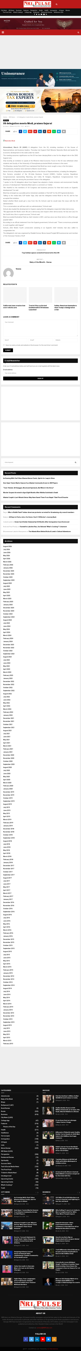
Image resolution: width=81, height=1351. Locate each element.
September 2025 (8, 580)
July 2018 (6, 844)
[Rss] (46, 14)
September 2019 (8, 801)
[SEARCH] (75, 462)
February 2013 (8, 1043)
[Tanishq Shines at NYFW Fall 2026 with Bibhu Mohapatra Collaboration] (48, 1162)
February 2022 (8, 712)
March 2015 (7, 967)
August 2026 (7, 546)
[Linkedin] (39, 14)
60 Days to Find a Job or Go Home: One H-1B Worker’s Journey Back (32, 517)
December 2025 (8, 571)
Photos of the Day (9, 1127)
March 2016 (7, 930)
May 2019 (6, 813)
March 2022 (7, 709)
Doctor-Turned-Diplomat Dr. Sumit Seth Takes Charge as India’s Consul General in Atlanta (25, 1240)
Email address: (8, 369)
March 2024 (7, 635)
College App (28, 12)
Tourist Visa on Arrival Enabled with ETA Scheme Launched (39, 308)
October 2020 (7, 761)
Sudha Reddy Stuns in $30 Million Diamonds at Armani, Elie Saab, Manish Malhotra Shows (68, 1109)
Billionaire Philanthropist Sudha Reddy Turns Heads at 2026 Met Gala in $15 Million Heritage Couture (68, 1135)
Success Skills (6, 1163)
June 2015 (6, 958)
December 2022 (8, 681)
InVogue (61, 10)
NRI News (11, 10)
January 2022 (8, 715)
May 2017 (6, 887)
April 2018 (6, 853)
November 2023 (8, 648)
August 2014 (7, 988)
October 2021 (7, 724)
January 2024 (8, 641)
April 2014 (6, 1000)
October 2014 (7, 982)
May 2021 (6, 740)
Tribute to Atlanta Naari (9, 1172)
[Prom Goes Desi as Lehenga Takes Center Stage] (48, 1123)
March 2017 (7, 893)
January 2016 (8, 936)
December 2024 (8, 608)
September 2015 (8, 948)
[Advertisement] (40, 52)
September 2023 (8, 654)
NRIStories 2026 (58, 12)
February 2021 (8, 749)
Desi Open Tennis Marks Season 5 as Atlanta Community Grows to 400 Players (30, 483)
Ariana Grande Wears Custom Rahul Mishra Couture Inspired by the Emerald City (67, 1174)
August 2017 (7, 878)
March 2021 (7, 746)
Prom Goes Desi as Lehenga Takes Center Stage (66, 1121)
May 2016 (6, 924)
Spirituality (4, 1160)
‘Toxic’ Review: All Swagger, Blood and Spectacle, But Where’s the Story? (28, 488)
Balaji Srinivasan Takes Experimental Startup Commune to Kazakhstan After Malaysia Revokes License (67, 1225)
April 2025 (6, 595)
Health (46, 10)
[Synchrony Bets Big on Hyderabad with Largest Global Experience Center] (48, 1240)
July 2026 (6, 549)
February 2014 (8, 1007)
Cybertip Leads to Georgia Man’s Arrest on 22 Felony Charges (24, 1268)
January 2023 (8, 678)
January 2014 (8, 1010)
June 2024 (6, 626)
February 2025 (8, 601)
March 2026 (7, 562)
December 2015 (8, 939)
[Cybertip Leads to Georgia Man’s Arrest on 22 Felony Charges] (6, 1269)
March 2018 (7, 856)
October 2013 (7, 1019)
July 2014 (6, 991)
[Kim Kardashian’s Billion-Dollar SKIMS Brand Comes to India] (48, 1099)
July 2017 (6, 881)
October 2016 (7, 908)
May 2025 (6, 592)
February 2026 (8, 565)
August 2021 (7, 730)
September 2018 (8, 838)
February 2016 (8, 933)
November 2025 (8, 574)
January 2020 (8, 789)
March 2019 (7, 819)
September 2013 (8, 1022)
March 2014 (7, 1004)
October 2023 (7, 651)
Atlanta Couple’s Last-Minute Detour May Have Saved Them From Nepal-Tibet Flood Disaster (35, 497)
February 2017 (8, 896)
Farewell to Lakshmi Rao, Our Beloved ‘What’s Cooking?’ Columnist (43, 526)
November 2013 (8, 1016)
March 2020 (7, 783)
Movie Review (5, 1148)
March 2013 (7, 1040)
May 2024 (6, 629)
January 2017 (8, 899)
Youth (3, 1188)
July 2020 (6, 770)
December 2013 (8, 1013)
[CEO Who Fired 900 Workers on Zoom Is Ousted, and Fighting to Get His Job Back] (48, 1200)
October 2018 (7, 835)
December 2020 (8, 755)
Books (41, 10)
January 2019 (8, 826)
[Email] (44, 14)
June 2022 (6, 700)
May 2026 (6, 555)
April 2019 (6, 816)
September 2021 (8, 727)
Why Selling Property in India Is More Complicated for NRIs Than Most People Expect (68, 1212)
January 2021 (8, 752)
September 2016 (8, 911)
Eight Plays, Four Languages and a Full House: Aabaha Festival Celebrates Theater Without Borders (25, 1281)
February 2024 (8, 638)
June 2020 (6, 773)
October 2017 (7, 872)
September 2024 (8, 617)
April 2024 (6, 632)
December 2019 (8, 792)
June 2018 (6, 847)
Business (19, 10)
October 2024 (7, 614)
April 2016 (6, 927)
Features (26, 10)
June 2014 (6, 994)
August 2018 (7, 841)
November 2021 (8, 721)
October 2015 (7, 945)
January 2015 (8, 973)
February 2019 (8, 823)
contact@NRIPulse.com (44, 1328)
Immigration (53, 10)
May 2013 (6, 1034)
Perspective (33, 10)
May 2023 (6, 666)
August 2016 (7, 915)
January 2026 (8, 568)
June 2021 (6, 736)
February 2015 (8, 970)
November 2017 (8, 868)
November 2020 (8, 758)
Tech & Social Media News (10, 1166)
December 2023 (8, 644)
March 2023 (7, 672)
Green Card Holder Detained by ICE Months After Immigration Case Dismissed (42, 522)
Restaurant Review (46, 12)
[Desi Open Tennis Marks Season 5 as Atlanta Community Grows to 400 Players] (6, 1213)
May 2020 (6, 776)
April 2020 (6, 780)
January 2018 (8, 862)
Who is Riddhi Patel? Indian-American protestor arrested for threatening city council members (41, 512)
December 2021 (8, 718)
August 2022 (7, 694)
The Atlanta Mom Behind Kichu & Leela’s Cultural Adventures (49, 531)
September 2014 (8, 985)
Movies (68, 10)
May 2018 (6, 850)
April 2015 (6, 964)
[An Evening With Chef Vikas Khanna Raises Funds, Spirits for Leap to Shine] (6, 1200)
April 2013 (6, 1037)
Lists (2, 1145)
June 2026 (6, 552)
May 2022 (6, 703)
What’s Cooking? (18, 12)
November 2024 (8, 611)
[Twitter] (36, 14)
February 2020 (8, 786)
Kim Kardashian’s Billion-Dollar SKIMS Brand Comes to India (67, 1097)
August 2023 (7, 657)
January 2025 (8, 605)
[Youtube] (41, 14)
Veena (7, 126)
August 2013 (7, 1025)
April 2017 (6, 890)
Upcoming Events (7, 1179)
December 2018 (8, 829)
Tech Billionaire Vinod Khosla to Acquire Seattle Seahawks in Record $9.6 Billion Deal (67, 1251)
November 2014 (8, 979)
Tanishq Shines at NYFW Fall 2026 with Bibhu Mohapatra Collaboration (66, 1161)
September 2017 (8, 875)
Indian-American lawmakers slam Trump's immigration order (65, 308)
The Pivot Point (7, 12)
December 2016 (8, 902)
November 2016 (8, 905)
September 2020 (8, 764)
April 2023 (6, 669)
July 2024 (6, 623)
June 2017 (6, 884)
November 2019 (8, 795)
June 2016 (6, 921)
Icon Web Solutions (52, 1349)
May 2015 (6, 961)
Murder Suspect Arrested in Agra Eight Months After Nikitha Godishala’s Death (30, 492)
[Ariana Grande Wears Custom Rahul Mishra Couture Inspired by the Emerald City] (48, 1175)
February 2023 (8, 675)
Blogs (3, 1102)
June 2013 (6, 1031)
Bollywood (36, 12)
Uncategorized (6, 1176)
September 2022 (8, 690)
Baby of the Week (7, 1099)
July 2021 (6, 733)
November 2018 (8, 832)
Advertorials (5, 1096)
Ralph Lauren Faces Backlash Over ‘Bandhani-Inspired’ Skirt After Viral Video (67, 1148)
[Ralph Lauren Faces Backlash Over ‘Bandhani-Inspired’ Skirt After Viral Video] (48, 1149)
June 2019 (6, 810)
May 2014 (6, 997)
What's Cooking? (6, 1185)
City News (4, 10)
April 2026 (6, 558)
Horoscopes (5, 1136)
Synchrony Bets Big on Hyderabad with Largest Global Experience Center (67, 1239)
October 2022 (7, 687)
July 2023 (6, 660)
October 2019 (7, 798)
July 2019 (6, 807)
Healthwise (5, 1133)
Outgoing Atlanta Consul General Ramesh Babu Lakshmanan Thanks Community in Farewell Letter (26, 1254)
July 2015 (6, 954)
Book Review (5, 1108)
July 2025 (6, 586)
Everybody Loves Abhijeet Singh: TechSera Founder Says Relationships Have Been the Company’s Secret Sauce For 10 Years (68, 1266)
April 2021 (6, 743)
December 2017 (8, 865)
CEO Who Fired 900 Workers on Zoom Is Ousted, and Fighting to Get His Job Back (68, 1199)
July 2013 (6, 1028)
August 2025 (7, 583)
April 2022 (6, 706)
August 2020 (7, 767)
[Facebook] (34, 14)
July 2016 (6, 918)
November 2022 (8, 684)
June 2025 (6, 589)
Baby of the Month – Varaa (40, 262)
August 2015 (7, 951)
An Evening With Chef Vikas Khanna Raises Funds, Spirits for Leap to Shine (29, 478)
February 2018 (8, 859)
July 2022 (6, 697)
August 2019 (7, 804)
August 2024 (7, 620)
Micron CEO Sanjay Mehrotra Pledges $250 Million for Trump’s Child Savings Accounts (68, 1280)
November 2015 (8, 942)
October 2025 (7, 577)
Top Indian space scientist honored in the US (40, 253)
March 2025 (7, 598)
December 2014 (8, 976)
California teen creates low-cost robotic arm (14, 307)
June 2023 (6, 663)
